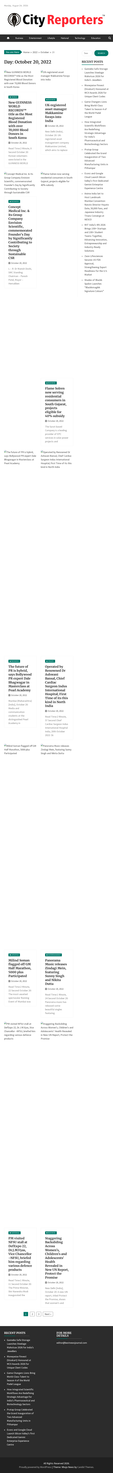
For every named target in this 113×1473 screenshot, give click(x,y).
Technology (80, 38)
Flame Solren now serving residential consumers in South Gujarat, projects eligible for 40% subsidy (55, 402)
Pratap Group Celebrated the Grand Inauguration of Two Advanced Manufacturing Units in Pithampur (20, 1417)
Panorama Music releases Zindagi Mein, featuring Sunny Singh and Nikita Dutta (56, 972)
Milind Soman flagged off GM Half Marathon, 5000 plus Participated (19, 968)
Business (19, 38)
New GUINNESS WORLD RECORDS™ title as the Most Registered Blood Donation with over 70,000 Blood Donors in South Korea (20, 120)
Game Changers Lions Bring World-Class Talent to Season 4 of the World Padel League (95, 109)
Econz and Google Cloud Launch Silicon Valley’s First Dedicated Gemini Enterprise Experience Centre (96, 181)
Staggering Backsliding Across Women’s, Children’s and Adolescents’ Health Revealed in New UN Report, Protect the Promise (57, 1257)
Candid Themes (85, 1467)
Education (95, 38)
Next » (48, 1314)
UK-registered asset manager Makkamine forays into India (56, 113)
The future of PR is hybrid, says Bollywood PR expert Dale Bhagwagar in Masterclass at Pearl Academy (20, 678)
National (65, 38)
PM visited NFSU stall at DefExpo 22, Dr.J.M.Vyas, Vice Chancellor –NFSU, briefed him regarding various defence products (20, 1254)
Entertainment (35, 38)
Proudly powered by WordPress (35, 1467)
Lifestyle (51, 38)
